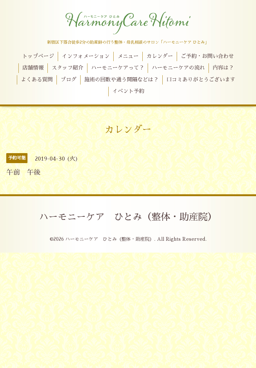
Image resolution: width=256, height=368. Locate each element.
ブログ (68, 79)
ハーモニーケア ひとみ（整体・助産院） (128, 217)
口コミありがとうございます (200, 79)
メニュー (128, 56)
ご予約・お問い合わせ (207, 56)
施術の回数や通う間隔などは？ (121, 79)
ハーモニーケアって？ (117, 67)
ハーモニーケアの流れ (178, 67)
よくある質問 (37, 79)
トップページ (38, 56)
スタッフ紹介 (67, 67)
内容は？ (223, 67)
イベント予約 (128, 91)
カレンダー (159, 56)
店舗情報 (33, 67)
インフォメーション (86, 56)
